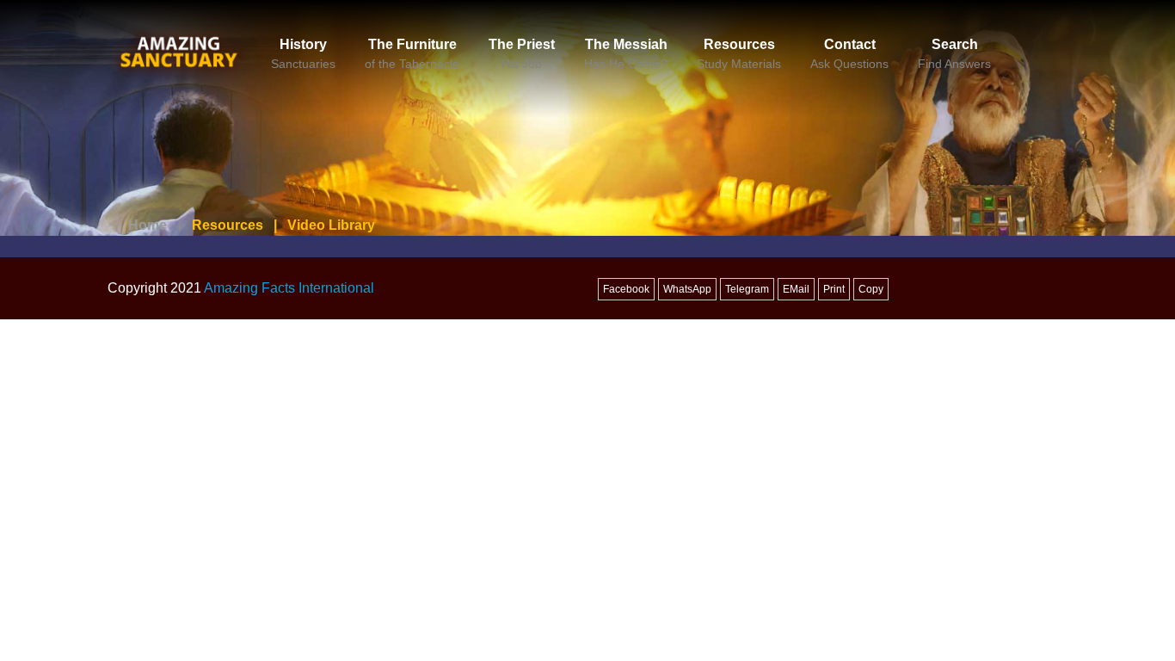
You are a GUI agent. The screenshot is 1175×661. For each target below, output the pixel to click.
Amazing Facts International (289, 288)
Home (147, 225)
